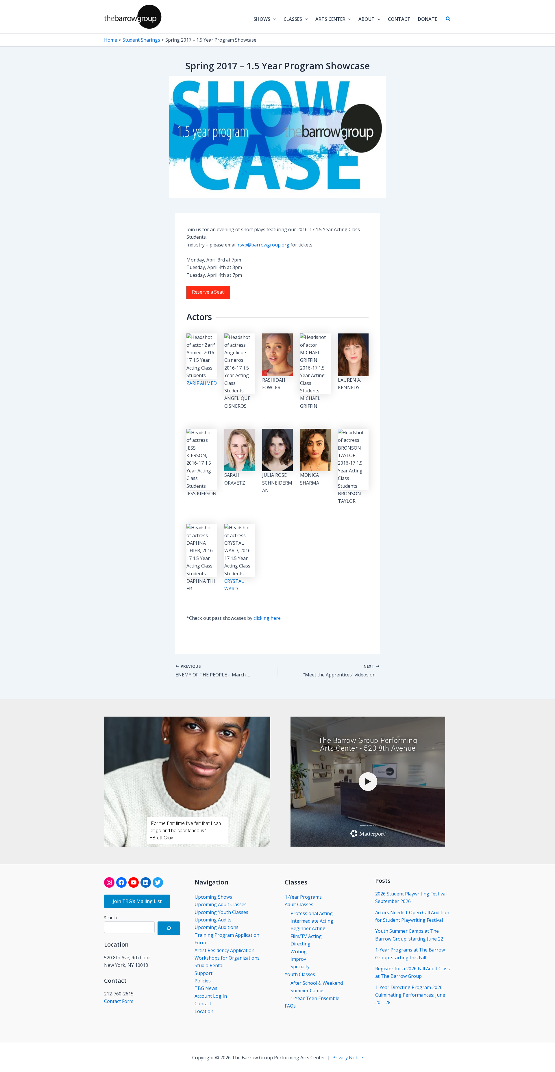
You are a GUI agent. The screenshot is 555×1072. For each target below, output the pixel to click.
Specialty (300, 966)
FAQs (290, 1006)
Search (110, 917)
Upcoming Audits (213, 920)
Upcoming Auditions (216, 927)
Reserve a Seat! (208, 292)
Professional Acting (312, 913)
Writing (299, 951)
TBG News (206, 988)
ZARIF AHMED (201, 383)
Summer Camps (308, 990)
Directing (300, 944)
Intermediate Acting (312, 921)
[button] (273, 19)
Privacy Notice (347, 1057)
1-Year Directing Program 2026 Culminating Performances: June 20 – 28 (410, 995)
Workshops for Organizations (227, 958)
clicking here (267, 618)
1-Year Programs (303, 897)
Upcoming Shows (213, 897)
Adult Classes (299, 904)
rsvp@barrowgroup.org (263, 245)
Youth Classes (300, 974)
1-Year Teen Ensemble (315, 998)
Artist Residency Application (224, 950)
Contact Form (118, 1001)
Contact (203, 1003)
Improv (298, 959)
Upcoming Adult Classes (221, 904)
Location (204, 1011)
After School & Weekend (317, 983)
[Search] (169, 928)
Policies (203, 981)
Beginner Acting (308, 928)
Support (203, 973)
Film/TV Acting (306, 936)
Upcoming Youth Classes (221, 912)
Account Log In (211, 996)
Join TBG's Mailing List (137, 901)
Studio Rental (209, 965)
